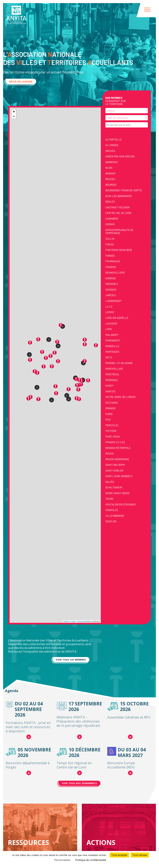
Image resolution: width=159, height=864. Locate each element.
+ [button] (14, 112)
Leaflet (65, 621)
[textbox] (126, 110)
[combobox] (126, 110)
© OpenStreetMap (84, 621)
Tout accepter (119, 855)
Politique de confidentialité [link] (90, 860)
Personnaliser (62, 860)
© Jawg (72, 621)
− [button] (14, 116)
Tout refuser (139, 855)
